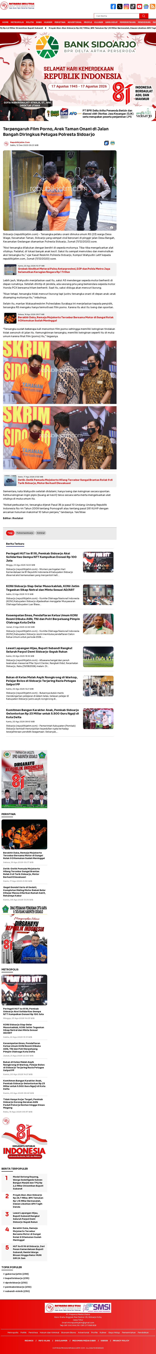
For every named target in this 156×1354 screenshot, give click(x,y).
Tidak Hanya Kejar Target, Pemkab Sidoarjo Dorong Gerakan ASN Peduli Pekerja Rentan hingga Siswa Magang (24, 1103)
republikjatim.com (20, 142)
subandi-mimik (17, 1291)
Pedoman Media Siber (84, 1340)
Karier (104, 1340)
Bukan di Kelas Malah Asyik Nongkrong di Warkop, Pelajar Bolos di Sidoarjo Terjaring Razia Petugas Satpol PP (42, 681)
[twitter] (120, 8)
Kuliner (98, 22)
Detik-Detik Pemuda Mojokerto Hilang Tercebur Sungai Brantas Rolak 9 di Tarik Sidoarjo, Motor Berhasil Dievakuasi (65, 481)
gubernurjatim (17, 1274)
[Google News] (146, 8)
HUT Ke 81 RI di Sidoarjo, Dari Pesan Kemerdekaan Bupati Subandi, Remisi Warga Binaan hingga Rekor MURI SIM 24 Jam (29, 1252)
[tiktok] (133, 8)
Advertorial (75, 22)
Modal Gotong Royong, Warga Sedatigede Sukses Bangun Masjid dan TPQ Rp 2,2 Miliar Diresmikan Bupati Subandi (28, 1183)
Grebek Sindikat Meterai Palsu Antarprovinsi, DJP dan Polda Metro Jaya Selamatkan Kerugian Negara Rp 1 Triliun (64, 270)
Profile (88, 22)
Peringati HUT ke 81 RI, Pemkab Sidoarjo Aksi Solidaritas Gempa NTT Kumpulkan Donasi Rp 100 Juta (41, 557)
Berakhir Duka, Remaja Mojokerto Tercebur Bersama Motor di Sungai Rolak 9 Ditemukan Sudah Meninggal (65, 319)
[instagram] (127, 8)
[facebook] (114, 8)
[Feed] (153, 8)
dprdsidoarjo (16, 1282)
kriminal (41, 533)
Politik (30, 22)
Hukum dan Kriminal (49, 1332)
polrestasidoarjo (24, 533)
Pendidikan (144, 22)
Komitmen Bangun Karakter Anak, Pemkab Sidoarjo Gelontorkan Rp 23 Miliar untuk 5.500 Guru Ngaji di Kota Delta (42, 713)
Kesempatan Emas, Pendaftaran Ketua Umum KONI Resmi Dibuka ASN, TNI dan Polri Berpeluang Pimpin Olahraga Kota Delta (43, 619)
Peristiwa (60, 22)
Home (5, 22)
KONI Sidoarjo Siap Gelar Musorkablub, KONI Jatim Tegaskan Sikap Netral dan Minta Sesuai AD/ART (42, 587)
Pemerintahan (128, 22)
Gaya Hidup (111, 22)
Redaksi (29, 1340)
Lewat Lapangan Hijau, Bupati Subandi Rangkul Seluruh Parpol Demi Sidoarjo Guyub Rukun (39, 650)
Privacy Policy (121, 1340)
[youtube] (140, 8)
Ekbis (39, 22)
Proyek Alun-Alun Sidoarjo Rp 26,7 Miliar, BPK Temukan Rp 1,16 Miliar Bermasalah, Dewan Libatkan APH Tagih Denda (73, 28)
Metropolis (17, 22)
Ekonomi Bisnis (68, 1332)
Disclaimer (61, 1340)
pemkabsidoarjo (18, 1287)
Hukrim (48, 22)
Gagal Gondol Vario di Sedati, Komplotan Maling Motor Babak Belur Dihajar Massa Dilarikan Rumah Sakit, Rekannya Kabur (24, 891)
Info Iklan (44, 1340)
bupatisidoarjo (17, 1278)
